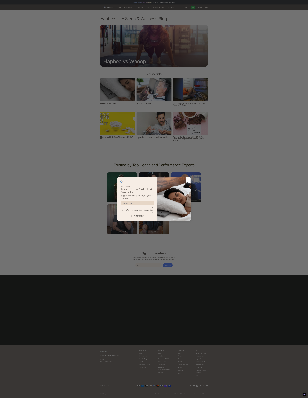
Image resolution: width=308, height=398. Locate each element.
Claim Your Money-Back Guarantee (137, 210)
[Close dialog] (122, 181)
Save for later (137, 216)
